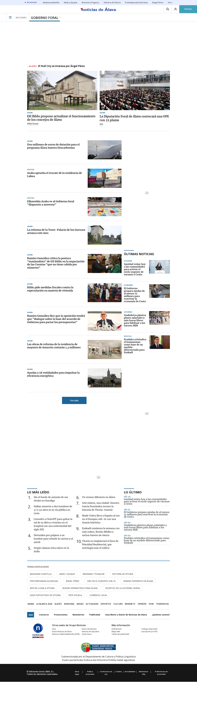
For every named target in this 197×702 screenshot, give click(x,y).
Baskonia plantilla (40, 574)
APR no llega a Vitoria (42, 588)
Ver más (74, 400)
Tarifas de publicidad (120, 634)
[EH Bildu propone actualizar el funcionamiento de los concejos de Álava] (62, 90)
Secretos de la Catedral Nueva (122, 588)
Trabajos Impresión (149, 629)
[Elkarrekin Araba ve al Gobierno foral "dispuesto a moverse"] (105, 206)
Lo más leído (38, 492)
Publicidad (94, 614)
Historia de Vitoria (122, 574)
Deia (54, 629)
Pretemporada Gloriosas (44, 581)
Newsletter (78, 614)
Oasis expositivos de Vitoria (45, 595)
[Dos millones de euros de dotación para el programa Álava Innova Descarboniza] (105, 149)
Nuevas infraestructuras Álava (79, 588)
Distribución (117, 629)
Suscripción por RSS (149, 631)
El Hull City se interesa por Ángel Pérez (61, 66)
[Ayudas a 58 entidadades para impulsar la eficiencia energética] (105, 377)
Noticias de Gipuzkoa (90, 631)
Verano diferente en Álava (138, 581)
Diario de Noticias (89, 629)
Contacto (44, 614)
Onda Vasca (87, 634)
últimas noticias (139, 254)
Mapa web (116, 631)
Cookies (119, 671)
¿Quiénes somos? (161, 614)
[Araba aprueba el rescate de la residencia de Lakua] (105, 178)
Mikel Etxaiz (32, 124)
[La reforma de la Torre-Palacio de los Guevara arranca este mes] (105, 235)
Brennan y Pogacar (93, 574)
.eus (30, 614)
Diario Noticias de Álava (62, 631)
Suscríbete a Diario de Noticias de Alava (126, 614)
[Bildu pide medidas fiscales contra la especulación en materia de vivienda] (105, 292)
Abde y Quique (67, 574)
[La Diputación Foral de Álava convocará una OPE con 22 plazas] (135, 90)
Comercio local (98, 595)
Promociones (60, 614)
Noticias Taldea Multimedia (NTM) (65, 634)
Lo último (133, 492)
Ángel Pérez (72, 581)
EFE (101, 124)
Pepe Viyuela (75, 595)
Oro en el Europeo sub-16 (101, 581)
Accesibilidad (130, 671)
